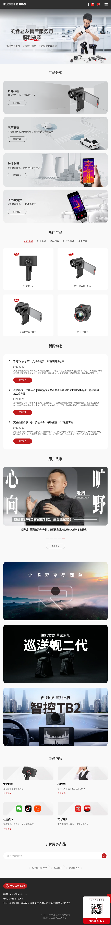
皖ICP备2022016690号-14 (55, 918)
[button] (95, 60)
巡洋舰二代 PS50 (39, 867)
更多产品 (82, 240)
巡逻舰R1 (58, 867)
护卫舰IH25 (74, 867)
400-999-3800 (78, 789)
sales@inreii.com (18, 894)
